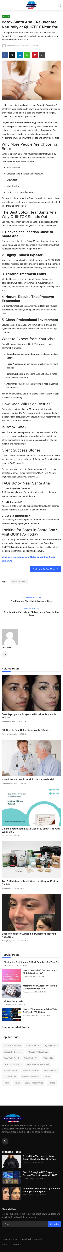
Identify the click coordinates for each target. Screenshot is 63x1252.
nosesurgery (28, 1195)
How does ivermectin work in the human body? (28, 779)
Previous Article (33, 597)
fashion (47, 1076)
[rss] (5, 1141)
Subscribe (54, 1224)
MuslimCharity (10, 1076)
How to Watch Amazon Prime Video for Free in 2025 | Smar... (40, 1010)
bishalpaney (27, 976)
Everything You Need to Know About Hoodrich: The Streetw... (39, 1157)
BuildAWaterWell (31, 1058)
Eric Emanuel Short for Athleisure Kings (31, 601)
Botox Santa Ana (19, 581)
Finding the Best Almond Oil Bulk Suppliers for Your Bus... (32, 962)
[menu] (3, 5)
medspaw (7, 647)
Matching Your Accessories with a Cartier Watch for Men (40, 987)
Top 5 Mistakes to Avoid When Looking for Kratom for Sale (30, 883)
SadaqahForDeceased (13, 1052)
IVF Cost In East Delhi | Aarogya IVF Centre (26, 730)
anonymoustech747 (30, 1015)
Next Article (30, 608)
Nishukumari (9, 965)
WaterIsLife (48, 1058)
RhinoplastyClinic (8, 721)
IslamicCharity (32, 1045)
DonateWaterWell (31, 1070)
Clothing (26, 1162)
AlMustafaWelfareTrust (38, 1052)
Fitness (52, 1082)
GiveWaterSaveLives (12, 1045)
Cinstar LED (27, 1178)
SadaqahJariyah (50, 1070)
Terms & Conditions (11, 1244)
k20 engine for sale (13, 1001)
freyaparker (6, 888)
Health (7, 1082)
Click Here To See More (44, 569)
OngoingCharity (51, 1045)
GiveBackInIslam (11, 1070)
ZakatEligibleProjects (13, 1064)
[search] (59, 5)
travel (17, 1082)
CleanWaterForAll (11, 1058)
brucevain (8, 1004)
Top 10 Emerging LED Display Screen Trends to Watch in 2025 (40, 1174)
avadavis (5, 836)
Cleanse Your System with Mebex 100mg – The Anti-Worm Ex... (31, 830)
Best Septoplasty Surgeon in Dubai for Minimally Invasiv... (29, 716)
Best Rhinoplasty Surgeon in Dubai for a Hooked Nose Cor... (29, 935)
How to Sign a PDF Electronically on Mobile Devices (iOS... (40, 971)
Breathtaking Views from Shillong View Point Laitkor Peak (31, 614)
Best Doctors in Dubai (34, 1082)
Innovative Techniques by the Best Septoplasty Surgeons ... (41, 1190)
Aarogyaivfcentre (8, 734)
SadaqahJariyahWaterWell (38, 1064)
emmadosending (8, 783)
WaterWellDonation (30, 1076)
